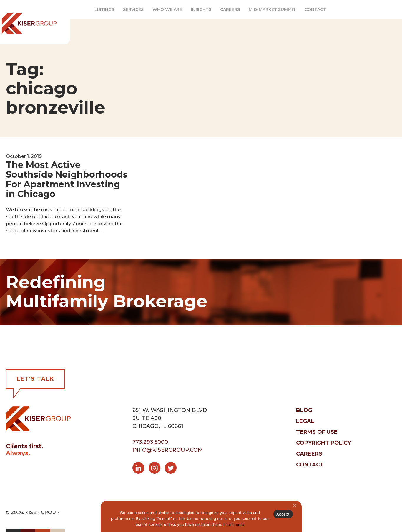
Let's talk (35, 379)
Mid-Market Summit (272, 9)
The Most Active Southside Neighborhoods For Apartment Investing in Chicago (67, 179)
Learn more (233, 524)
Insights (201, 9)
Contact (315, 9)
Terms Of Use (317, 432)
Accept (283, 514)
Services (133, 9)
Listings (104, 9)
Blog (304, 410)
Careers (230, 9)
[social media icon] (140, 469)
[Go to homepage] (38, 418)
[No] (294, 505)
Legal (305, 421)
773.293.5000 (150, 442)
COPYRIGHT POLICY (323, 443)
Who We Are (167, 9)
